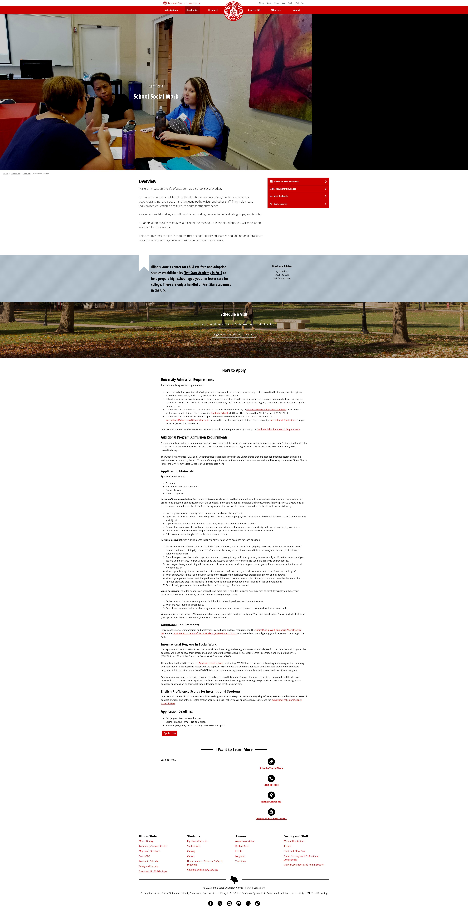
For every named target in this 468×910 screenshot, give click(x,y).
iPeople (287, 846)
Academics (192, 10)
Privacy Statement (150, 893)
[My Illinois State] (297, 4)
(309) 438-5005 (282, 274)
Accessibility (298, 893)
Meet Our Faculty (281, 196)
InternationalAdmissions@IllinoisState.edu (187, 420)
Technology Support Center (153, 846)
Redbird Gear (242, 846)
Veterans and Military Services (202, 869)
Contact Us (259, 887)
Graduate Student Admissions (286, 181)
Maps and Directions (149, 851)
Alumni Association (245, 841)
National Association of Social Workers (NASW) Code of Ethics (205, 633)
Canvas (191, 856)
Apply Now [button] (170, 733)
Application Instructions (211, 663)
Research (213, 10)
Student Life (254, 10)
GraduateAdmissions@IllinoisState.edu (266, 409)
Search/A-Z (144, 856)
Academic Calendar (149, 861)
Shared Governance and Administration (304, 864)
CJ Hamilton (282, 271)
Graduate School (219, 412)
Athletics (276, 10)
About (296, 10)
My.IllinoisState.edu (197, 841)
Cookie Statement (170, 893)
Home (5, 173)
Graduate (26, 173)
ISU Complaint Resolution (276, 893)
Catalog (191, 851)
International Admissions (283, 420)
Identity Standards (191, 893)
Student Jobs (193, 846)
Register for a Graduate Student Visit (234, 334)
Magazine (240, 856)
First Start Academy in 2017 (203, 272)
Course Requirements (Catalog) (283, 188)
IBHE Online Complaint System (244, 893)
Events (238, 851)
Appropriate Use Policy (214, 893)
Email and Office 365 (294, 851)
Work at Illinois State (294, 841)
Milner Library (146, 841)
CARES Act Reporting (317, 893)
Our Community (280, 203)
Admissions (171, 10)
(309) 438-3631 (271, 784)
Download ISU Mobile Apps (153, 871)
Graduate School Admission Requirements (278, 429)
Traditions (240, 861)
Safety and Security (148, 866)
